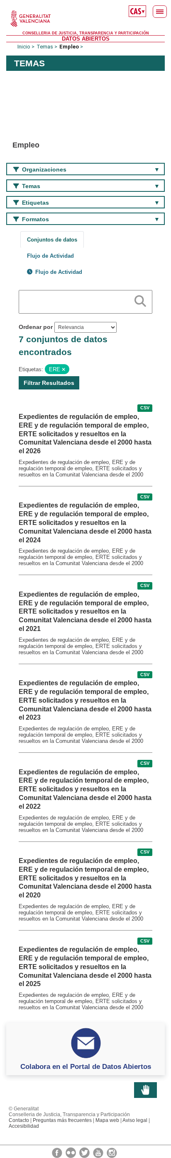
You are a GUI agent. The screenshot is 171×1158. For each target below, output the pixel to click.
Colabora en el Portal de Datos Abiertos (85, 1066)
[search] (140, 299)
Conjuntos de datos (52, 240)
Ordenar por (36, 327)
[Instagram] (112, 1152)
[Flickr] (71, 1152)
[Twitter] (85, 1152)
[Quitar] (63, 369)
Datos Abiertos (86, 39)
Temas (45, 47)
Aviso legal (134, 1120)
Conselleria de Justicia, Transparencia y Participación (85, 33)
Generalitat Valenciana (85, 18)
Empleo (69, 47)
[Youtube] (99, 1152)
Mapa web (107, 1120)
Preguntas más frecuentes (62, 1120)
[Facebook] (58, 1152)
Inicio (23, 47)
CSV (144, 408)
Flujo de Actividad (50, 256)
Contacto (19, 1120)
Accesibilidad (24, 1126)
